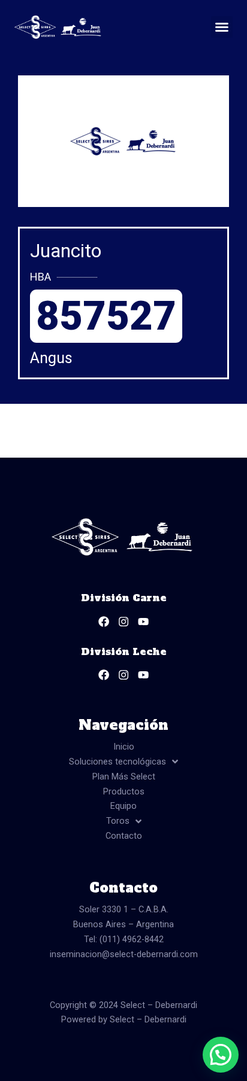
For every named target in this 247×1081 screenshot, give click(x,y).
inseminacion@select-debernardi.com (124, 954)
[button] (222, 27)
